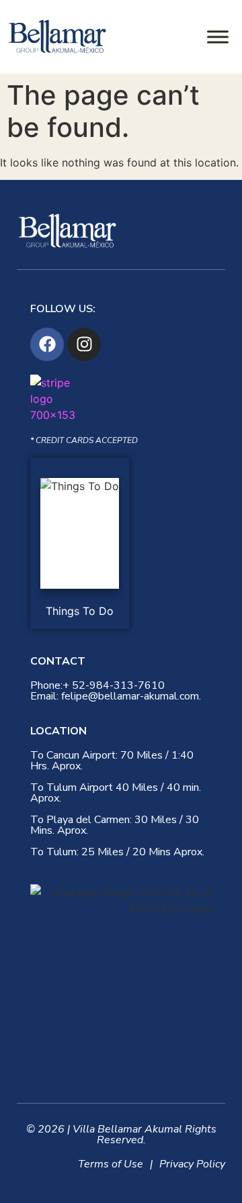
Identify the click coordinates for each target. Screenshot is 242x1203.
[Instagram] (84, 344)
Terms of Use (110, 1164)
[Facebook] (47, 344)
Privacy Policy (192, 1164)
